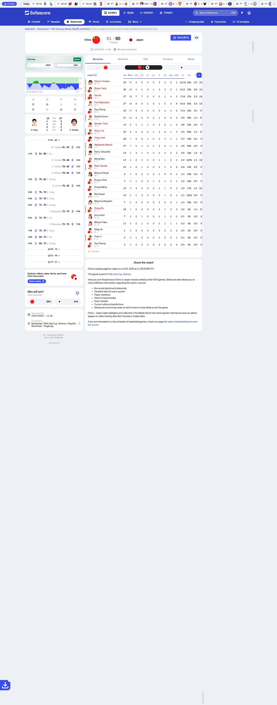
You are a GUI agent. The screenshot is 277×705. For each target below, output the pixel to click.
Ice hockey (115, 22)
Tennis (95, 22)
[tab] (97, 59)
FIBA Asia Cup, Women (119, 274)
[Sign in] (249, 13)
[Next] (273, 3)
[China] (96, 40)
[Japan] (131, 40)
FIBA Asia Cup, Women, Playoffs (70, 29)
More (133, 21)
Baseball (55, 22)
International (43, 29)
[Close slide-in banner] (10, 680)
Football (36, 22)
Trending (11, 4)
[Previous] (20, 3)
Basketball (76, 22)
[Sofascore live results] (37, 13)
